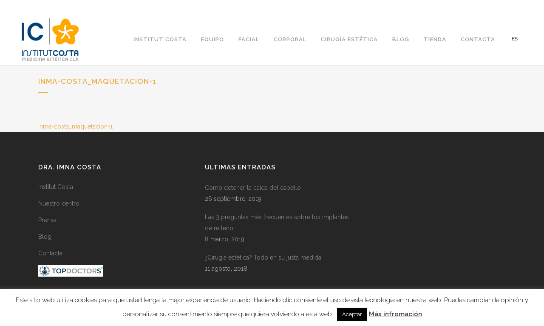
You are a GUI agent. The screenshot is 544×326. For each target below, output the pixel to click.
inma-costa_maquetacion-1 (75, 126)
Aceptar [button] (352, 314)
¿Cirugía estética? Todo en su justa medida (263, 257)
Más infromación (395, 314)
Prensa (47, 220)
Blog (44, 236)
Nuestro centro (58, 203)
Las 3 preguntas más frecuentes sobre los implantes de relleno (277, 223)
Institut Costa (55, 186)
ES (515, 39)
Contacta (50, 253)
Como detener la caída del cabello (253, 187)
